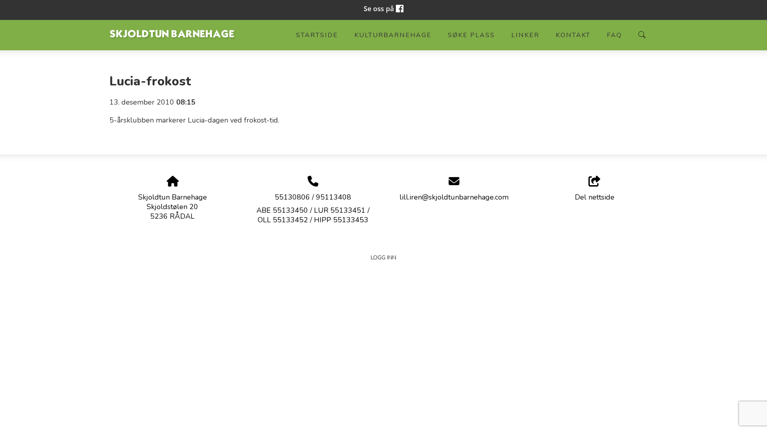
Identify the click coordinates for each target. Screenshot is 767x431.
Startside (317, 35)
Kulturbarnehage (392, 35)
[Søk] (642, 35)
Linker (525, 35)
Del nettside (594, 197)
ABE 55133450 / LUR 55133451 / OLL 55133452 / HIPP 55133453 (313, 215)
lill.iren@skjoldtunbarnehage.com (454, 197)
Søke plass (471, 35)
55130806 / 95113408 (313, 197)
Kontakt (573, 35)
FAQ (614, 35)
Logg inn (383, 257)
